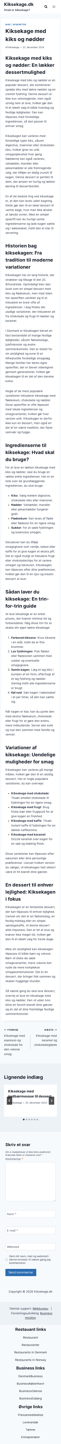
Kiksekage (13, 47)
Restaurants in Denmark (30, 1352)
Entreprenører (30, 1437)
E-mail (12, 1230)
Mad (8, 24)
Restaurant (30, 1337)
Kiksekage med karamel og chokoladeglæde (45, 1037)
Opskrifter (19, 24)
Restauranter (30, 1345)
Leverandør (30, 1422)
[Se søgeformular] (46, 7)
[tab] (24, 1119)
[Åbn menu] (54, 6)
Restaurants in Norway (30, 1360)
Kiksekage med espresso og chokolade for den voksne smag (14, 1042)
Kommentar (14, 1159)
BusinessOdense (30, 1391)
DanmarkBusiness (30, 1376)
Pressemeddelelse (30, 1415)
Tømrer (30, 1429)
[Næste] (51, 1101)
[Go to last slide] (9, 1101)
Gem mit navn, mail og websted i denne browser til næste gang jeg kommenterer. (29, 1260)
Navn (11, 1214)
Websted (13, 1247)
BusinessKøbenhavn (30, 1383)
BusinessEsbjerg (30, 1398)
